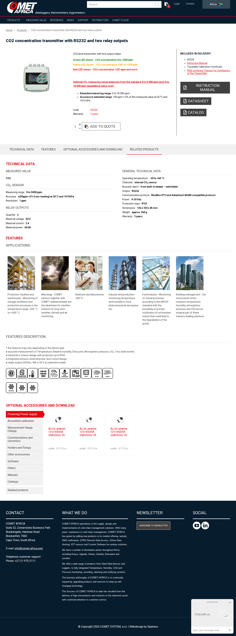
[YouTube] (197, 528)
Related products (144, 149)
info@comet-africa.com (29, 548)
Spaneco (153, 626)
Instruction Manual (197, 63)
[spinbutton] (76, 126)
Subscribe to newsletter (153, 525)
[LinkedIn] (205, 528)
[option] (36, 79)
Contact (190, 3)
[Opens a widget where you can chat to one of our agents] (212, 616)
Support (83, 20)
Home (9, 30)
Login (177, 3)
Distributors (100, 20)
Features (48, 149)
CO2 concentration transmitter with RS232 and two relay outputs (66, 30)
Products (13, 20)
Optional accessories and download (92, 149)
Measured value (36, 20)
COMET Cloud (120, 20)
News (70, 20)
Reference (56, 20)
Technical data (21, 149)
